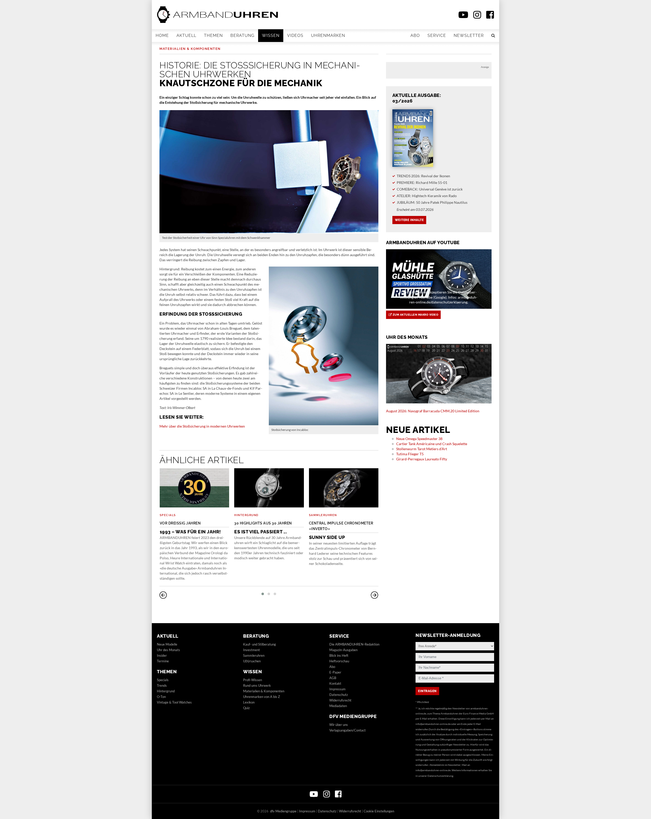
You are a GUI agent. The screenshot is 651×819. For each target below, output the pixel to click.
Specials (168, 515)
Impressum (337, 689)
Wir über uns (338, 725)
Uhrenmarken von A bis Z (261, 697)
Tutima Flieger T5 (410, 454)
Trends (162, 685)
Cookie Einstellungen (379, 811)
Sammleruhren (323, 515)
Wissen (270, 35)
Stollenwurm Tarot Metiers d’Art (421, 449)
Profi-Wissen (252, 680)
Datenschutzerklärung (440, 775)
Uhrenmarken (328, 35)
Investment (251, 650)
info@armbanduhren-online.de (433, 723)
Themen (213, 35)
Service (436, 35)
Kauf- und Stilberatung (259, 644)
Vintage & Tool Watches (174, 702)
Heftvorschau (339, 661)
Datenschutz (338, 695)
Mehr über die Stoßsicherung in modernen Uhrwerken (202, 426)
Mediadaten (338, 706)
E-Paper (335, 672)
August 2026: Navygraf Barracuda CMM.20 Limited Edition (432, 411)
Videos (295, 35)
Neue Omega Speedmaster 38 (419, 438)
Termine (163, 661)
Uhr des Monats (168, 650)
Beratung (242, 35)
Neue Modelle (167, 644)
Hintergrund (246, 515)
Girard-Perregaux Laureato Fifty (421, 459)
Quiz (246, 708)
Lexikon (249, 702)
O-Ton (161, 697)
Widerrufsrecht (340, 700)
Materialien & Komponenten (190, 49)
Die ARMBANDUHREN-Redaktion (354, 644)
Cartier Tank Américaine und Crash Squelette (431, 444)
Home (162, 35)
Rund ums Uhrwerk (257, 685)
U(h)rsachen (252, 661)
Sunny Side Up (341, 530)
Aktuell (186, 35)
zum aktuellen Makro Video (415, 314)
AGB (332, 678)
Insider (162, 655)
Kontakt (335, 683)
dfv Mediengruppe (353, 716)
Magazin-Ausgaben (343, 650)
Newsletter (469, 35)
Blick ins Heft (338, 655)
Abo (415, 35)
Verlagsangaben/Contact (347, 730)
